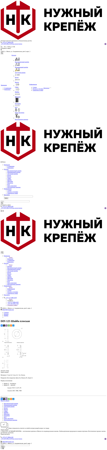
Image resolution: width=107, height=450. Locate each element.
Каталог (14, 55)
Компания (4, 85)
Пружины (18, 103)
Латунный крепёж (20, 72)
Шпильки (17, 97)
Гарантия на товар (38, 90)
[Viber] (6, 325)
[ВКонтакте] (2, 325)
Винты (17, 82)
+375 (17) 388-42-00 (7, 42)
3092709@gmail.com (8, 309)
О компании (7, 88)
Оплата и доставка (38, 89)
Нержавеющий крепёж (21, 67)
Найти (6, 198)
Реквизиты (7, 89)
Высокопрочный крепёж (22, 62)
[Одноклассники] (11, 325)
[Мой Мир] (13, 325)
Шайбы (17, 92)
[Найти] (2, 203)
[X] (4, 325)
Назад (10, 257)
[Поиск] (2, 53)
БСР (16, 107)
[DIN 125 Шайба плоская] (13, 341)
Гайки (16, 87)
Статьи (35, 87)
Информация (33, 84)
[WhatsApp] (9, 325)
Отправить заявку (12, 305)
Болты (17, 77)
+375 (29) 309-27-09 (6, 43)
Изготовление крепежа (21, 119)
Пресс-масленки (19, 112)
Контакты (46, 88)
